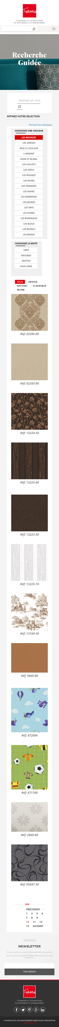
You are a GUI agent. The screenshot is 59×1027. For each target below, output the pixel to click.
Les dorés (29, 212)
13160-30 (32, 633)
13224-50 (32, 433)
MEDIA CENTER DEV (29, 1023)
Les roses (28, 180)
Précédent (33, 909)
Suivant (38, 926)
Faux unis (26, 266)
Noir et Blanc (29, 159)
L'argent (28, 153)
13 (27, 926)
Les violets (29, 164)
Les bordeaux (29, 218)
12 (41, 921)
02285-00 (32, 334)
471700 (33, 793)
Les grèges (29, 142)
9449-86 (32, 676)
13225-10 (32, 584)
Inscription (29, 971)
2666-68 (32, 835)
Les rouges (29, 175)
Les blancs (28, 229)
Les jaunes (29, 202)
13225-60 (32, 482)
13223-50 (32, 534)
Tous (20, 281)
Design (32, 281)
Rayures (26, 255)
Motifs (26, 260)
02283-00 (32, 383)
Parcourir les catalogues (40, 124)
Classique (39, 285)
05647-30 (32, 884)
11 (34, 921)
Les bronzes (28, 137)
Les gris (29, 207)
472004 (33, 735)
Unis (26, 249)
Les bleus (28, 223)
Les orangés (28, 185)
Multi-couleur (29, 148)
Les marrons (29, 196)
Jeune (21, 289)
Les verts (28, 169)
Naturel (22, 285)
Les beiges (29, 234)
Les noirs (28, 191)
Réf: (23, 334)
